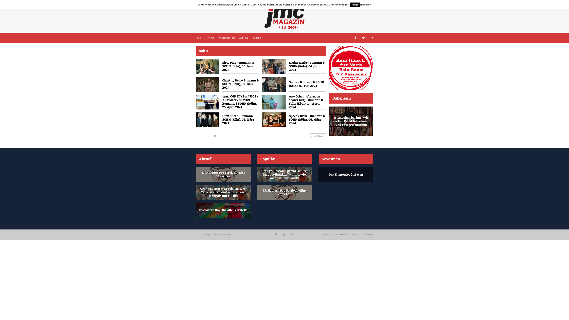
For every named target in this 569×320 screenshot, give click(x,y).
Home (198, 38)
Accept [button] (355, 5)
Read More (365, 4)
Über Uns (355, 234)
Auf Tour (243, 38)
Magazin (256, 38)
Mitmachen (368, 234)
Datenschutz (341, 234)
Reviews (210, 38)
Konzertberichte (227, 38)
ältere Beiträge (317, 136)
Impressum (327, 234)
